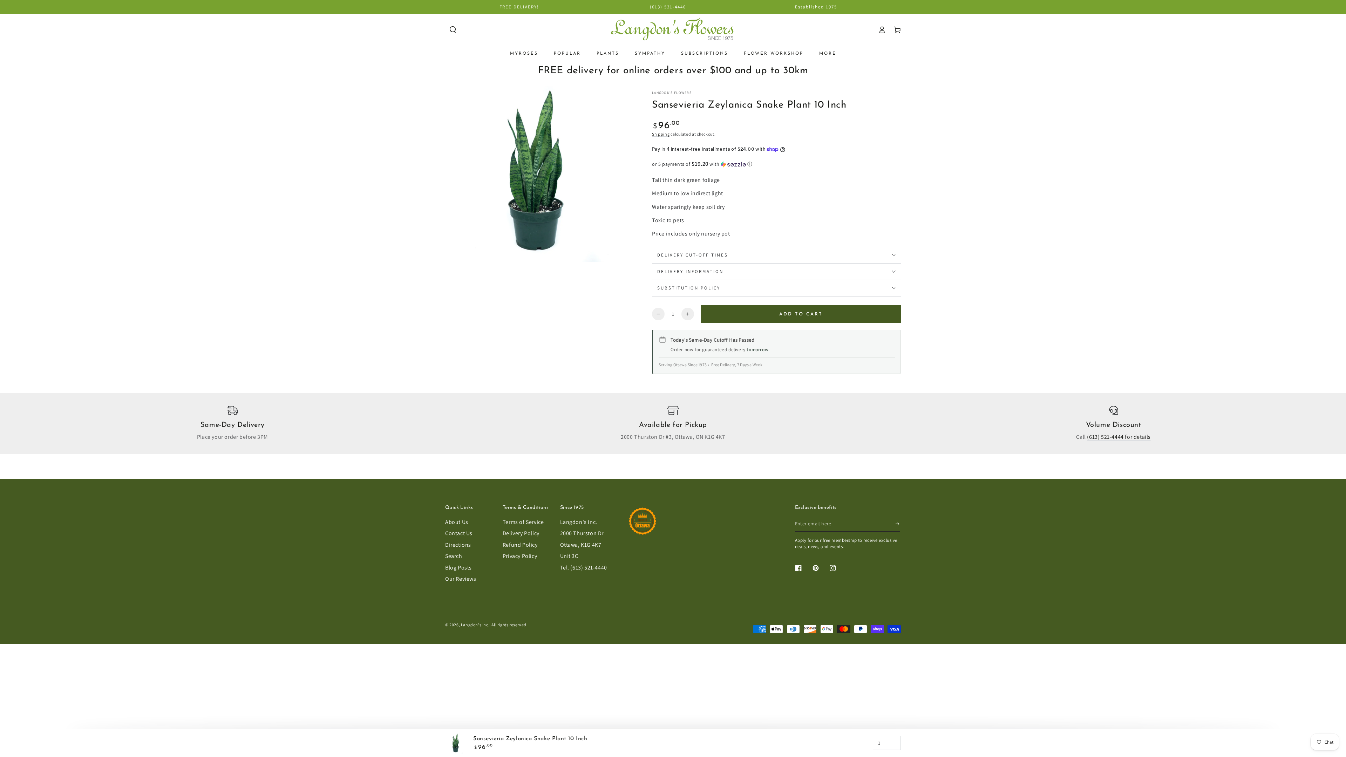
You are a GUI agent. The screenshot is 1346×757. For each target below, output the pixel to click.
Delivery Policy (521, 533)
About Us (456, 522)
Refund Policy (520, 544)
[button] (453, 29)
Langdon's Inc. (578, 522)
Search (453, 556)
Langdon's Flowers (672, 92)
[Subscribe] (898, 524)
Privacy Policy (520, 556)
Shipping (661, 134)
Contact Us (459, 533)
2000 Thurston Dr (582, 533)
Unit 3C (569, 556)
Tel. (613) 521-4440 (583, 567)
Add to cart (801, 314)
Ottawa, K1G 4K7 (580, 544)
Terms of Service (523, 522)
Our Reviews (460, 578)
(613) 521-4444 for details (1119, 437)
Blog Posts (458, 567)
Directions (458, 544)
